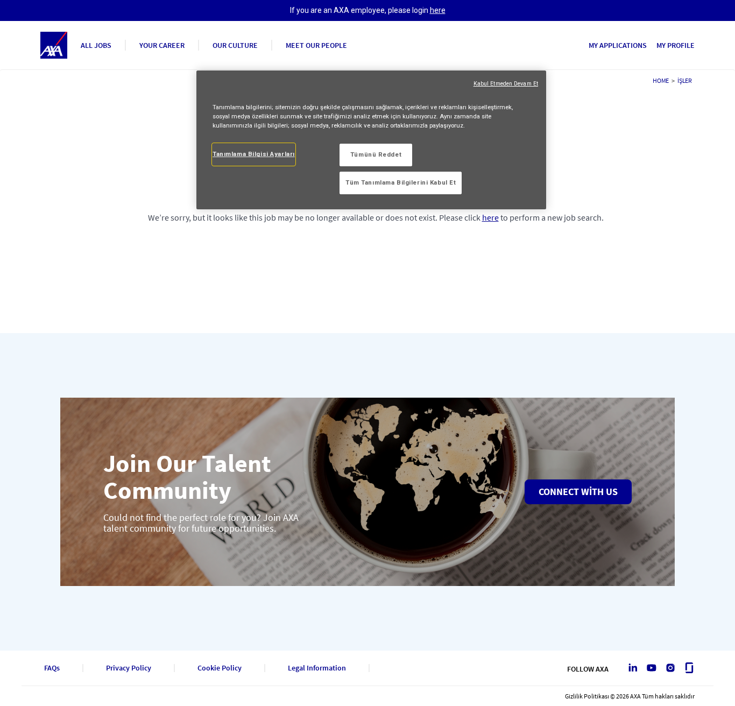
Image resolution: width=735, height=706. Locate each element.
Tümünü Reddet (375, 154)
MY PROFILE (675, 45)
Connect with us (578, 491)
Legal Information (317, 668)
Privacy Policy (128, 668)
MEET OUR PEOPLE (316, 45)
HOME (661, 80)
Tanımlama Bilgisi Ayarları (254, 154)
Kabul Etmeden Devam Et (505, 83)
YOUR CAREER (162, 45)
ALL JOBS (96, 45)
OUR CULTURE (235, 45)
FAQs (52, 668)
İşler (684, 80)
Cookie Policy (219, 668)
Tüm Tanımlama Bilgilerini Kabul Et (400, 182)
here (438, 10)
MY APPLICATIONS (618, 45)
